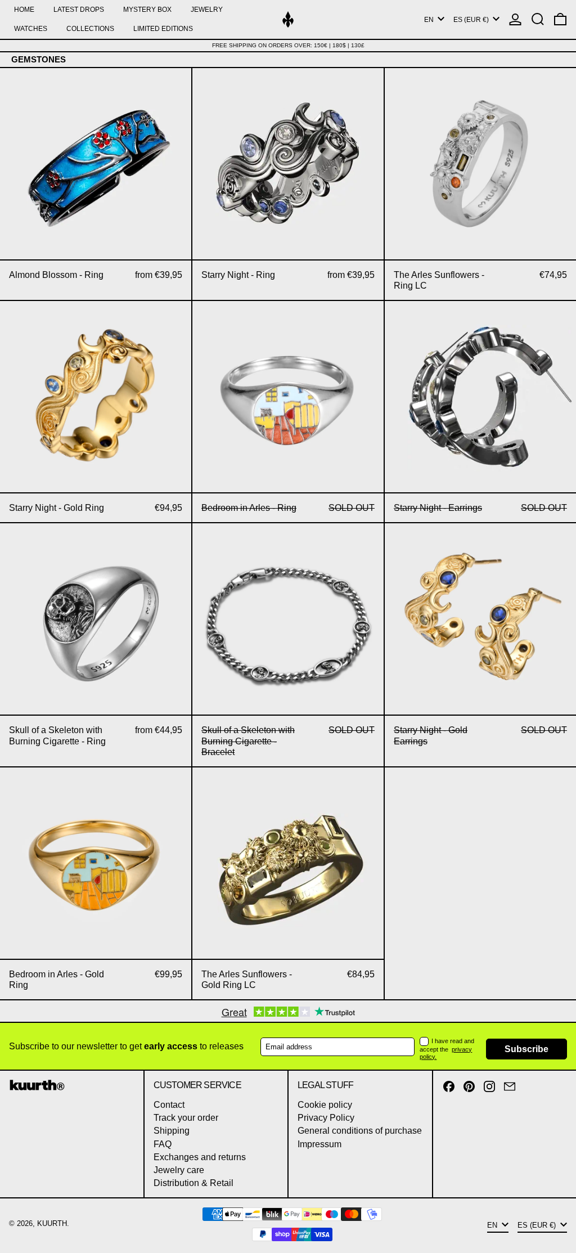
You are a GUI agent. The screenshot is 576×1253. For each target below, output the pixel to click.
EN (429, 20)
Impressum (319, 1144)
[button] (537, 19)
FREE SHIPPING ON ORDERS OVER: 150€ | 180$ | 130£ (288, 45)
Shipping (172, 1130)
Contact (169, 1105)
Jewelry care (179, 1170)
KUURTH (52, 1223)
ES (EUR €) (471, 20)
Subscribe (526, 1049)
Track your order (186, 1117)
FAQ (163, 1144)
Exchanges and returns (200, 1157)
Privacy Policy (326, 1117)
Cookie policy (325, 1105)
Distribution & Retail (193, 1183)
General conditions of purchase (360, 1130)
